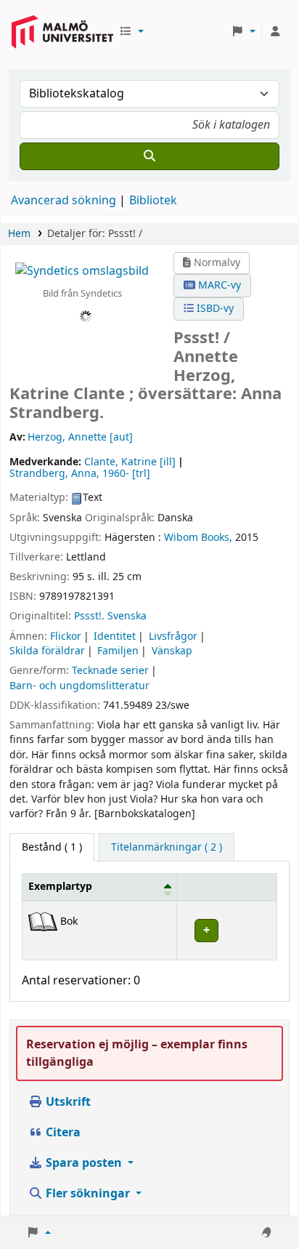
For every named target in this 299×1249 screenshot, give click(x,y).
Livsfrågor (173, 636)
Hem (19, 233)
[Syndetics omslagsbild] (82, 270)
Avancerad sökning (63, 200)
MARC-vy (218, 285)
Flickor (65, 636)
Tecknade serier (110, 670)
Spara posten (84, 1163)
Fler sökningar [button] (88, 1193)
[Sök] (149, 156)
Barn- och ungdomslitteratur (79, 686)
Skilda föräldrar (47, 651)
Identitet (115, 636)
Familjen (118, 651)
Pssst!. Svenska (110, 616)
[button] (131, 32)
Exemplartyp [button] (60, 886)
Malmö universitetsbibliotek (62, 26)
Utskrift (67, 1102)
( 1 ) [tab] (52, 847)
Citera (62, 1132)
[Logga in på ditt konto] (275, 32)
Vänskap (172, 651)
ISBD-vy (214, 308)
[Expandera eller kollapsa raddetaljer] (226, 930)
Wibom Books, (198, 537)
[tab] (166, 847)
